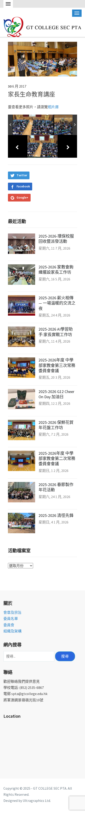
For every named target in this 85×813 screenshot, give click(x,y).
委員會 (8, 625)
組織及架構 (12, 631)
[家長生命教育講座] (42, 58)
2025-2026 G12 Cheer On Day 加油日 (56, 394)
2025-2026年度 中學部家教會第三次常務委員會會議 (57, 365)
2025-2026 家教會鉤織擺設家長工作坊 (56, 269)
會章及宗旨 (12, 612)
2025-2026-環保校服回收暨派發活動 (56, 238)
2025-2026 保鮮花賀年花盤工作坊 (56, 425)
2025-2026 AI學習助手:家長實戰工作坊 (56, 332)
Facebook (23, 186)
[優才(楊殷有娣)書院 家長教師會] (43, 26)
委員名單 (10, 618)
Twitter (22, 175)
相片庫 (53, 107)
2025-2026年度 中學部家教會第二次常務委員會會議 (57, 459)
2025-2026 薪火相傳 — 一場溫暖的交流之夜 (57, 303)
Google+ (22, 197)
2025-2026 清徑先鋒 (56, 515)
